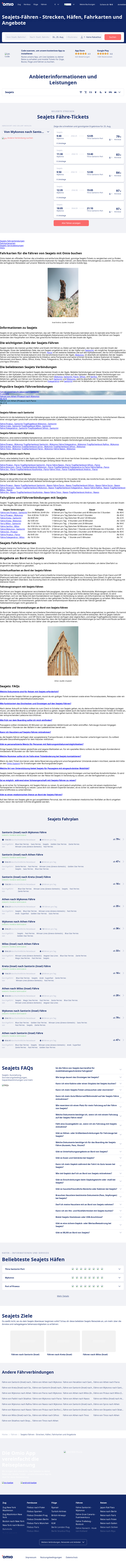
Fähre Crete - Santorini (10, 426)
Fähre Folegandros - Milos (12, 537)
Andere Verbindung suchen (20, 138)
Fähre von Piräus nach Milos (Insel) (110, 1393)
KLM (53, 1523)
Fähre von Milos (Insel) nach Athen (110, 1398)
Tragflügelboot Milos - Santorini (36, 426)
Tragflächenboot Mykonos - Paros (38, 467)
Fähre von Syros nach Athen (106, 1404)
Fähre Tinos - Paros (58, 469)
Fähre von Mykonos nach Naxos (17, 1409)
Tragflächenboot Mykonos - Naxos (38, 487)
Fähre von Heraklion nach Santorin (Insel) (82, 1382)
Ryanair (55, 1507)
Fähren (44, 4)
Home (5, 1434)
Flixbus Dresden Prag (37, 1515)
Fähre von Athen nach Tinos (76, 1415)
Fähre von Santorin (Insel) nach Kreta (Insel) (22, 1382)
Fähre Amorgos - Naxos (11, 487)
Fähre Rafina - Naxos (99, 487)
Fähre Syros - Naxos (111, 485)
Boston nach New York (13, 1521)
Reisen (103, 1502)
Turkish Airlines (58, 1511)
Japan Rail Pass (107, 1507)
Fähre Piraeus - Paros (10, 465)
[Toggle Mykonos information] (119, 1277)
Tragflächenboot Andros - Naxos (84, 492)
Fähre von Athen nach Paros (107, 1382)
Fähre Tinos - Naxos (59, 492)
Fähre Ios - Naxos (8, 492)
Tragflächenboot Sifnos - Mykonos (69, 446)
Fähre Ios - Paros (8, 469)
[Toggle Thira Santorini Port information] (119, 1269)
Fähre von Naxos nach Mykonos (47, 1404)
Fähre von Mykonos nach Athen (16, 1393)
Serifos (93, 376)
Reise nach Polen (108, 1519)
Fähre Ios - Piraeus (9, 531)
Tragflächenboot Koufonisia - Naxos (33, 492)
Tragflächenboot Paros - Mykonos (37, 448)
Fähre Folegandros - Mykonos (72, 444)
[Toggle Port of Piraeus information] (119, 1286)
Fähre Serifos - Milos (9, 526)
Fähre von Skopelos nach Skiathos (109, 1409)
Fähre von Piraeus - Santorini (13, 512)
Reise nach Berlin (108, 1511)
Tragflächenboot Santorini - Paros (36, 465)
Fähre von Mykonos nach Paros (47, 1398)
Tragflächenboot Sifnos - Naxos (86, 485)
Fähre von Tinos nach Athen (106, 1415)
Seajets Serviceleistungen (12, 245)
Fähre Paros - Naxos (62, 485)
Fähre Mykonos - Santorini (12, 529)
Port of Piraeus (12, 1286)
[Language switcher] (69, 4)
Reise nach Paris (108, 1515)
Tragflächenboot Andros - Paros (83, 469)
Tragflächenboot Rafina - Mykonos (103, 444)
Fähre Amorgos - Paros (10, 467)
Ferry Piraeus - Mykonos (11, 515)
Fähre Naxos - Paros (61, 465)
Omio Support (13, 763)
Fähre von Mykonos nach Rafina (17, 1404)
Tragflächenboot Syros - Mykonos (37, 446)
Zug (19, 4)
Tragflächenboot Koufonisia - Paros (32, 469)
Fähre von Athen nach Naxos (76, 1398)
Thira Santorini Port (15, 1269)
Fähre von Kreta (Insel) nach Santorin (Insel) (22, 1387)
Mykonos (79, 355)
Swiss (54, 1519)
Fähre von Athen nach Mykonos (47, 1382)
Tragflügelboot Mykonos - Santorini (39, 423)
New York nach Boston (13, 1525)
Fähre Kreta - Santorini (10, 518)
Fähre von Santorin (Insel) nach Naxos (80, 1409)
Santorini (89, 350)
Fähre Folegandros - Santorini (14, 428)
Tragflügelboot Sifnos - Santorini (43, 428)
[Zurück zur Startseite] (10, 4)
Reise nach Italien (108, 1523)
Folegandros (53, 381)
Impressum (31, 1557)
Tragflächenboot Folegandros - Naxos (72, 487)
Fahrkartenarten (7, 243)
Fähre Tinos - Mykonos (10, 448)
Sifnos (82, 376)
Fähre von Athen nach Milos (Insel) (79, 1393)
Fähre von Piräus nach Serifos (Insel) (49, 1409)
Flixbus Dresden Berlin (38, 1519)
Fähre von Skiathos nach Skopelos (18, 1420)
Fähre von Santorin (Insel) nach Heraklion (51, 1387)
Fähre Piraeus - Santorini (11, 423)
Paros (49, 352)
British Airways (58, 1515)
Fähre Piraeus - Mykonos (11, 444)
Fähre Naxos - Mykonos (64, 448)
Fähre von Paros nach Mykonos (47, 1393)
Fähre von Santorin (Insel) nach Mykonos (82, 1387)
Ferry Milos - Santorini (10, 523)
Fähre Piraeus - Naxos (10, 485)
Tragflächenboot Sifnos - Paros (85, 465)
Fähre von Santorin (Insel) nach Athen (80, 1404)
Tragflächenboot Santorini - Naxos (37, 485)
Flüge (35, 4)
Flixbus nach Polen (36, 1507)
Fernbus (27, 4)
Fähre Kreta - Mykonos (10, 446)
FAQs (2, 248)
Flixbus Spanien (34, 1511)
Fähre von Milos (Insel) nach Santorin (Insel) (22, 1415)
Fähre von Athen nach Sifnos (45, 1415)
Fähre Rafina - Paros (100, 467)
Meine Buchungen (87, 4)
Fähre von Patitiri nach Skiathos (16, 1398)
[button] (58, 37)
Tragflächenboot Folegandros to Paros (72, 467)
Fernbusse (32, 1502)
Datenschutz (72, 1557)
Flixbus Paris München (38, 1523)
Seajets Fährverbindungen (12, 241)
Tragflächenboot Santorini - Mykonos (41, 444)
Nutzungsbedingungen (51, 1557)
